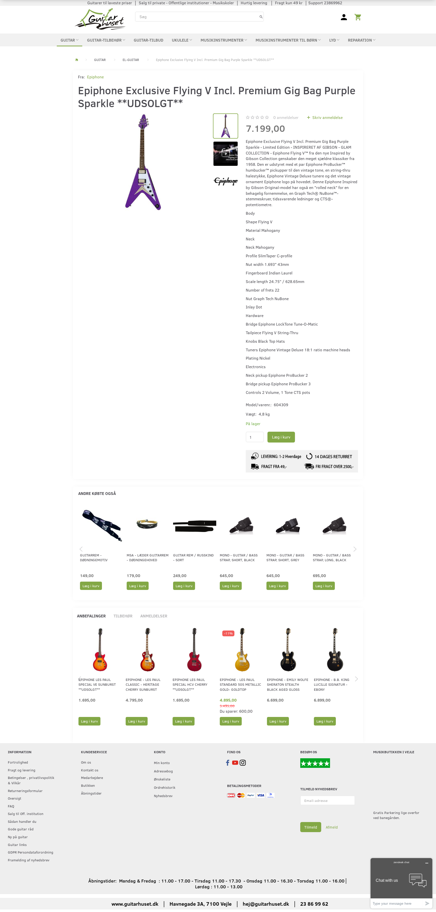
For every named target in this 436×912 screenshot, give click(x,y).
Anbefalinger (91, 615)
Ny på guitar (18, 836)
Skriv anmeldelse (327, 117)
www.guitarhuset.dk (135, 903)
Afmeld (332, 827)
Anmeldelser (153, 615)
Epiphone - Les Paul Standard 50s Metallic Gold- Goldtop (240, 684)
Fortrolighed (18, 762)
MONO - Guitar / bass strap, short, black (239, 557)
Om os (86, 762)
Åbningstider (91, 793)
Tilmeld (310, 827)
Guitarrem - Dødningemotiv (93, 557)
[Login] (344, 17)
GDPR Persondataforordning (30, 852)
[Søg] (261, 16)
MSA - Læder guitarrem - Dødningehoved (148, 557)
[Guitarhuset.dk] (100, 18)
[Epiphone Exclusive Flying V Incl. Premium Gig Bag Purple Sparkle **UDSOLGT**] (143, 162)
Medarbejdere (92, 777)
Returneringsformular (25, 790)
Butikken (88, 785)
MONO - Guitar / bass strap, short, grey (285, 557)
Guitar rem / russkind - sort (193, 557)
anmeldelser (285, 117)
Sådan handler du (22, 821)
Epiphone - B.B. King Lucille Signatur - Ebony (331, 684)
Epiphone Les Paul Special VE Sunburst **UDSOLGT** (97, 684)
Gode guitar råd (21, 828)
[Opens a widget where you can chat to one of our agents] (401, 883)
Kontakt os (89, 769)
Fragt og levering (21, 769)
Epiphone (95, 76)
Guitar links (17, 844)
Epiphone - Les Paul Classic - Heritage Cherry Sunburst (143, 684)
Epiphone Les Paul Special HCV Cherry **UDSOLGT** (190, 684)
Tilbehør (123, 615)
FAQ (11, 805)
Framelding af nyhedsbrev (28, 859)
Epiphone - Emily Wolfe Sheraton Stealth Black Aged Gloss (287, 684)
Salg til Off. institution (25, 813)
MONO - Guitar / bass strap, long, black (332, 557)
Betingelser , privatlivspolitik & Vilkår (31, 780)
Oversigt (14, 798)
